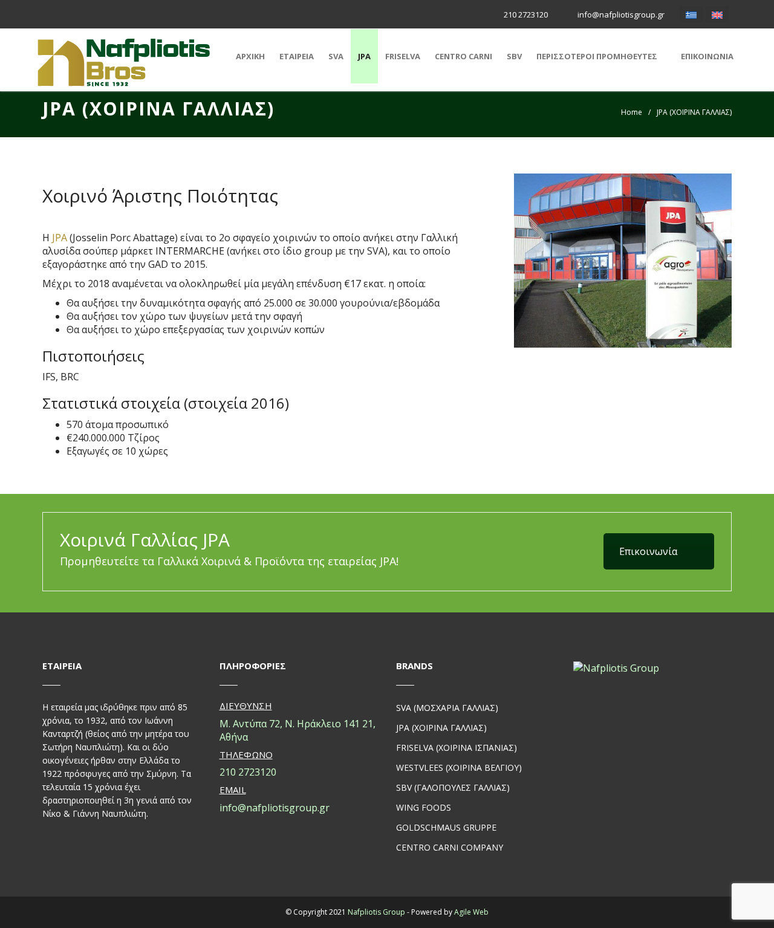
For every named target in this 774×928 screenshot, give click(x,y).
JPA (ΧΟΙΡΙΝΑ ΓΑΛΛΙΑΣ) (441, 727)
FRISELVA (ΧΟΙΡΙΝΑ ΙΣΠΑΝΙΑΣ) (456, 747)
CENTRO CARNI (463, 56)
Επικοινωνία (648, 551)
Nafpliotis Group (376, 912)
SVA (335, 56)
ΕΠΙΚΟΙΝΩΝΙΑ (707, 56)
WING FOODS (423, 807)
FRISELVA (402, 56)
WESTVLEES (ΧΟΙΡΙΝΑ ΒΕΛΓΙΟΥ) (459, 767)
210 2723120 (525, 14)
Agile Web (471, 912)
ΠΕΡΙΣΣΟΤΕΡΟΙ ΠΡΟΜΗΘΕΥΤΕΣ (596, 56)
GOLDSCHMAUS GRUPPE (446, 827)
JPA (364, 56)
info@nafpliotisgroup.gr (620, 14)
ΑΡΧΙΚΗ (250, 56)
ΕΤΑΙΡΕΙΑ (296, 56)
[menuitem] (691, 14)
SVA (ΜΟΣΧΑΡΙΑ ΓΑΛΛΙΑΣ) (447, 707)
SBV (514, 56)
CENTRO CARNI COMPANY (449, 847)
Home (631, 112)
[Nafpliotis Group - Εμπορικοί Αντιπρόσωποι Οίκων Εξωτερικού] (124, 62)
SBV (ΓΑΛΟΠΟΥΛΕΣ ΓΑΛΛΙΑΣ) (453, 787)
